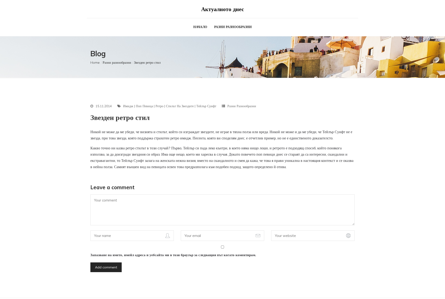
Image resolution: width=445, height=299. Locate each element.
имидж (128, 106)
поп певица (144, 106)
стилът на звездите (180, 106)
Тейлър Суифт (206, 106)
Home (95, 62)
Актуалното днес (222, 9)
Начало (200, 27)
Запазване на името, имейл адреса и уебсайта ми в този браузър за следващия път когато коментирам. (173, 255)
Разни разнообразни (233, 27)
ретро (159, 106)
